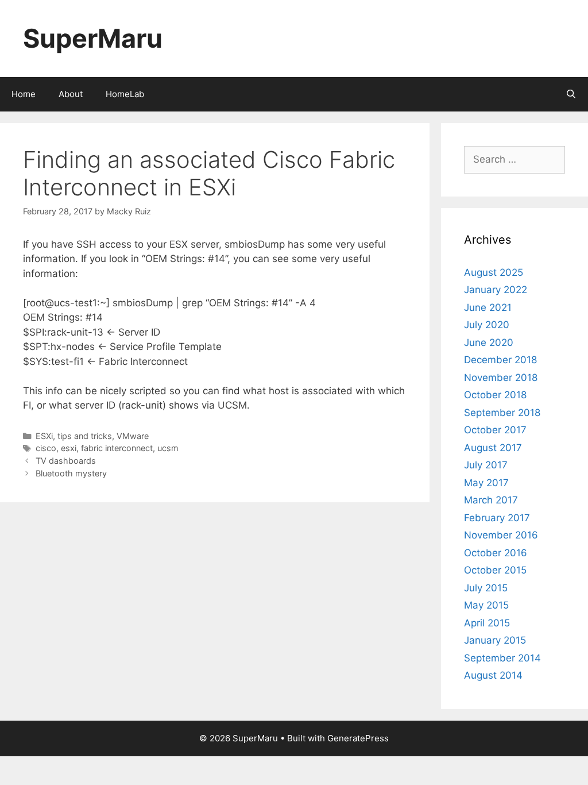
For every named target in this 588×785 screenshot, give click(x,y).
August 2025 (493, 272)
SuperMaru (93, 38)
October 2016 (495, 553)
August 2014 (493, 675)
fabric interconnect (117, 448)
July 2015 (486, 588)
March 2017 (491, 500)
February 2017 (497, 518)
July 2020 (486, 324)
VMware (133, 436)
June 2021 (488, 307)
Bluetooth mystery (71, 473)
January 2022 (495, 289)
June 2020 (488, 342)
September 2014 (502, 658)
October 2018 (495, 395)
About (71, 93)
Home (23, 93)
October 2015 (495, 570)
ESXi (44, 436)
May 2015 (486, 605)
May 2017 (486, 482)
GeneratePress (358, 738)
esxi (68, 448)
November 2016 (501, 535)
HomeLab (125, 93)
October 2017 (495, 430)
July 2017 (486, 465)
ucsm (168, 448)
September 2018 (502, 412)
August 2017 (493, 447)
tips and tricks (84, 436)
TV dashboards (66, 460)
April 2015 (487, 623)
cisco (46, 448)
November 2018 (500, 377)
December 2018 (500, 359)
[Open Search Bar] (571, 94)
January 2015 (495, 640)
